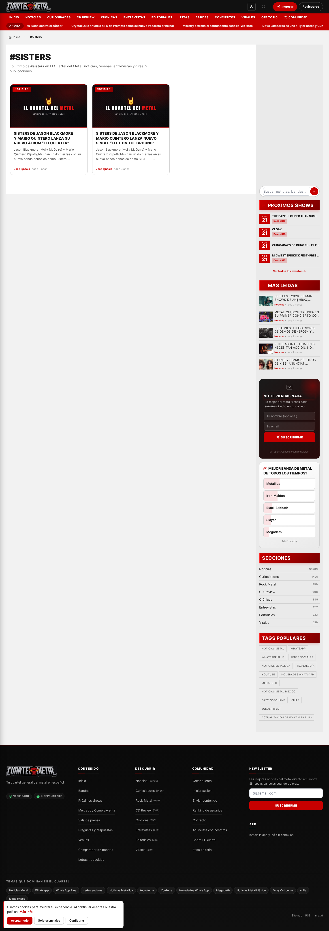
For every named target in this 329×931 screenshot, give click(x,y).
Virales (248, 17)
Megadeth (269, 683)
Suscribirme (292, 437)
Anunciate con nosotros (210, 830)
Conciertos (225, 17)
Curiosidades (59, 17)
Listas (184, 17)
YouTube (268, 674)
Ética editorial (202, 850)
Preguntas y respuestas (95, 830)
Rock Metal (148, 800)
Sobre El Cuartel (204, 840)
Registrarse (311, 6)
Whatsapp (298, 648)
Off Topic (269, 17)
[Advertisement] (289, 117)
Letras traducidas (91, 859)
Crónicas (109, 17)
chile (295, 700)
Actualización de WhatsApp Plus (287, 717)
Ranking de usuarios (207, 810)
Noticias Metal (273, 648)
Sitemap (297, 915)
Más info (26, 912)
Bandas (202, 17)
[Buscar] (263, 6)
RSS (308, 915)
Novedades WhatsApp (297, 674)
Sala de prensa (89, 820)
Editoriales (162, 17)
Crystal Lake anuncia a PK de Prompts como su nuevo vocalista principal (116, 26)
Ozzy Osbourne (273, 700)
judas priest (271, 709)
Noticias (33, 17)
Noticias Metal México (279, 691)
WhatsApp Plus (273, 657)
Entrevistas (134, 17)
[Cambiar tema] (252, 7)
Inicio (14, 17)
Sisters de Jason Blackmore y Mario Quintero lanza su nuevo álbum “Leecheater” (43, 138)
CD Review (85, 17)
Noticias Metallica (276, 666)
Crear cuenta (202, 781)
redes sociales (302, 657)
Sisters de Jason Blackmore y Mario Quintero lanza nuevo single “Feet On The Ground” (127, 138)
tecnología (305, 666)
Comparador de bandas (95, 850)
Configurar (76, 920)
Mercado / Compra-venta (96, 810)
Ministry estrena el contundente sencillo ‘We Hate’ (211, 26)
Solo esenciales (49, 920)
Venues (83, 840)
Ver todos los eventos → (289, 271)
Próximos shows (90, 800)
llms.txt (318, 915)
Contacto (199, 820)
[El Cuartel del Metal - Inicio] (28, 7)
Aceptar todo (20, 920)
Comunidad (298, 17)
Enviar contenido (205, 800)
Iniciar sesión (202, 790)
